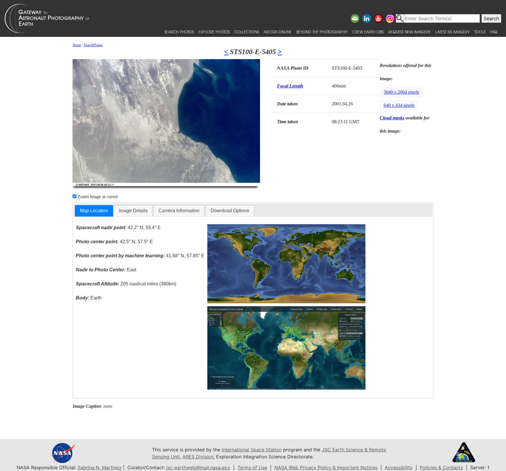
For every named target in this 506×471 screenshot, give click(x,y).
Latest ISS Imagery (452, 32)
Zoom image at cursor (97, 196)
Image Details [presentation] (133, 210)
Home (77, 45)
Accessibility (399, 467)
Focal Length (290, 85)
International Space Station (252, 450)
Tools (480, 32)
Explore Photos (214, 32)
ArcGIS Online (278, 32)
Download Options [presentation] (230, 210)
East (106, 269)
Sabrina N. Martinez (100, 467)
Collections (246, 32)
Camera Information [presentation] (178, 210)
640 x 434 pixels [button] (399, 105)
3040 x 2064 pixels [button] (401, 92)
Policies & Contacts (441, 467)
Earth (89, 297)
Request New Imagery (409, 32)
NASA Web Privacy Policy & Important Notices (325, 467)
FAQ (493, 32)
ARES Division (197, 457)
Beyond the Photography (322, 32)
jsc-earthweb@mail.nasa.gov (198, 467)
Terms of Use (252, 467)
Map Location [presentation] (94, 210)
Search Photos (179, 32)
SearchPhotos (93, 45)
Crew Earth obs (368, 32)
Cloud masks (392, 117)
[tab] (94, 211)
